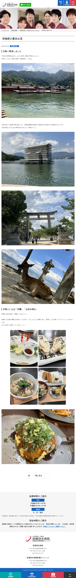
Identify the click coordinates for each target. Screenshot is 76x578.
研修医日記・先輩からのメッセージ (29, 30)
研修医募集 (14, 30)
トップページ (5, 30)
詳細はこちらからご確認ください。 (54, 526)
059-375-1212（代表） (39, 551)
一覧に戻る (38, 475)
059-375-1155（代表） (39, 563)
